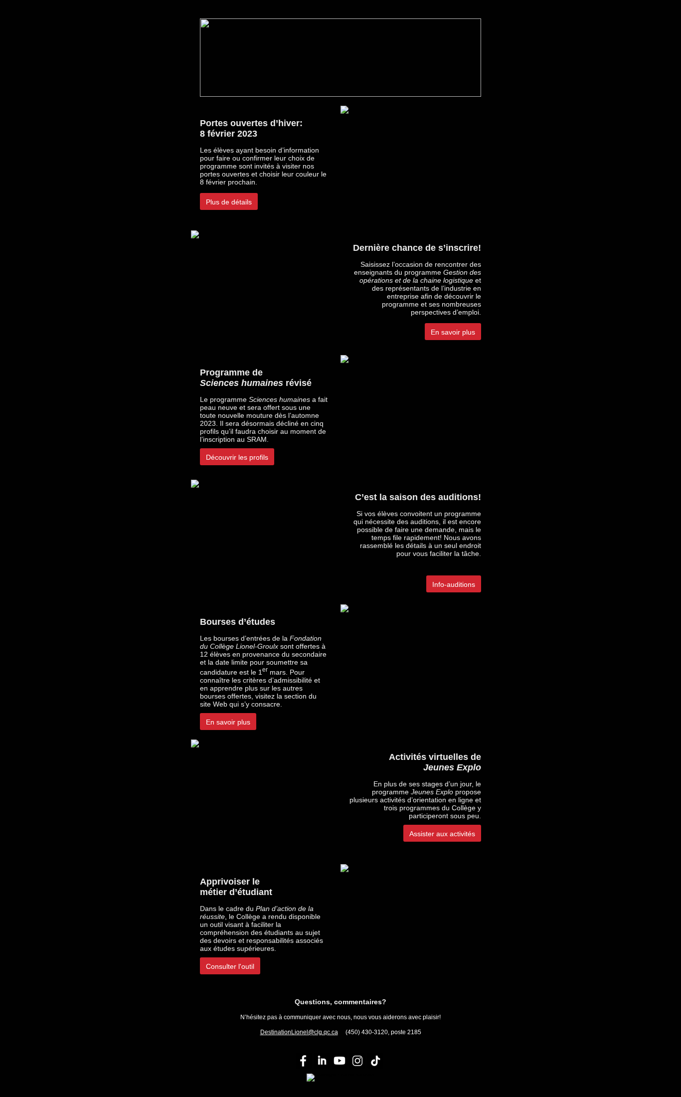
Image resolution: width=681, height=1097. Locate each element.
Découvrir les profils (237, 457)
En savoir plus (453, 332)
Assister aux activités (442, 834)
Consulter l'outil (230, 966)
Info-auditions (453, 584)
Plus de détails (229, 202)
